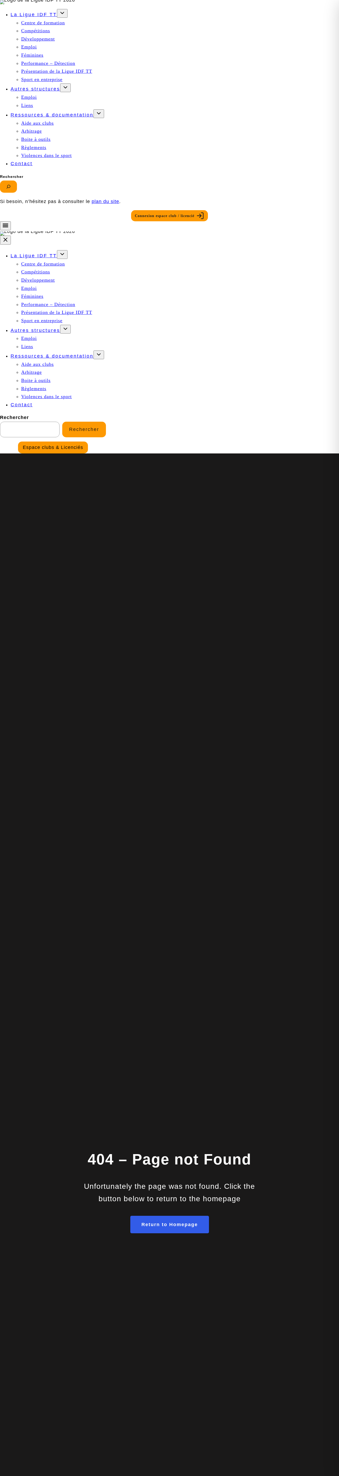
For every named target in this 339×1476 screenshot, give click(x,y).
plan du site (105, 201)
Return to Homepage (169, 1224)
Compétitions (35, 30)
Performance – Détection (48, 63)
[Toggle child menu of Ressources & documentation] (98, 113)
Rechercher (11, 177)
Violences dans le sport (46, 155)
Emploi (29, 47)
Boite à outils (36, 139)
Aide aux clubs (37, 123)
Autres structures (35, 89)
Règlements (33, 147)
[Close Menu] (5, 240)
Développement (38, 39)
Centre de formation (43, 22)
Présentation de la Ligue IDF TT (56, 71)
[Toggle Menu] (5, 225)
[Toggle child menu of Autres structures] (65, 87)
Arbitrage (31, 131)
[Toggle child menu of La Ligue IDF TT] (62, 13)
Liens (27, 105)
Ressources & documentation (52, 115)
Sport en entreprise (42, 79)
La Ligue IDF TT (34, 14)
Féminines (32, 55)
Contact (22, 163)
